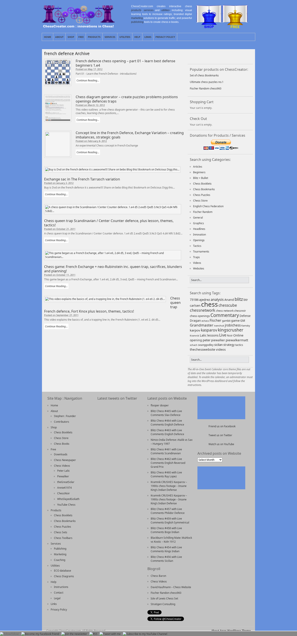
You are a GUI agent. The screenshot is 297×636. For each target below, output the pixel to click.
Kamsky (245, 325)
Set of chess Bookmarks (204, 75)
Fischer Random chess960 (205, 88)
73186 (194, 299)
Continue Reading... (88, 80)
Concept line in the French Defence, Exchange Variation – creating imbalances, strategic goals (130, 135)
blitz (239, 299)
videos (221, 349)
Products (94, 37)
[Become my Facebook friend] (40, 634)
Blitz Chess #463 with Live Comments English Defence (167, 432)
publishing (137, 22)
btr (246, 299)
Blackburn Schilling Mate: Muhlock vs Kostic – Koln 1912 (171, 539)
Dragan (195, 320)
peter (206, 340)
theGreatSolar (65, 482)
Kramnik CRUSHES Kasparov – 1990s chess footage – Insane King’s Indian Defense (169, 486)
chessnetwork (202, 310)
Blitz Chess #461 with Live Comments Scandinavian (166, 451)
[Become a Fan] (196, 56)
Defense (245, 316)
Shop (71, 37)
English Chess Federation (208, 206)
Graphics (198, 223)
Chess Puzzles (201, 195)
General (198, 217)
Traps (196, 257)
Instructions (61, 587)
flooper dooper (160, 405)
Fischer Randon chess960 (166, 593)
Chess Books (61, 444)
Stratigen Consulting (163, 604)
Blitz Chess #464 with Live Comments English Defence (167, 422)
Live (222, 335)
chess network (225, 311)
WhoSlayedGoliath (68, 499)
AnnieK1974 (64, 488)
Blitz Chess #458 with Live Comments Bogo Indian (166, 530)
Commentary (224, 315)
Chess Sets (60, 532)
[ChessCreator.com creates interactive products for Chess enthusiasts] (78, 26)
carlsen (195, 305)
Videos (197, 263)
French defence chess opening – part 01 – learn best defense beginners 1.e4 (125, 63)
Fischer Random (202, 212)
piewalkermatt (237, 340)
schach (193, 345)
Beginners (199, 172)
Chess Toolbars (63, 538)
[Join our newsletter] (207, 56)
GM (242, 321)
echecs (205, 320)
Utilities (124, 37)
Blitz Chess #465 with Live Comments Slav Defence (166, 413)
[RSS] (93, 634)
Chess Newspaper (65, 460)
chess (209, 304)
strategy (229, 345)
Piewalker (63, 476)
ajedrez (204, 299)
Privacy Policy (165, 37)
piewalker (218, 340)
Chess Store (200, 200)
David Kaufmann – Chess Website (171, 587)
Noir (230, 335)
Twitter (247, 37)
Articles (197, 166)
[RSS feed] (219, 56)
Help (137, 37)
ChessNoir (63, 493)
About (59, 37)
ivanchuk (219, 325)
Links (147, 37)
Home (47, 37)
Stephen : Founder (65, 416)
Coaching (59, 560)
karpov (195, 330)
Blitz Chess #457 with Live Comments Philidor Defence (168, 511)
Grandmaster (201, 325)
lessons (213, 335)
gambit (226, 320)
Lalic (203, 335)
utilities (165, 10)
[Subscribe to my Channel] (241, 56)
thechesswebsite (202, 349)
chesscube (228, 305)
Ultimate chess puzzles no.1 (207, 82)
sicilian (218, 345)
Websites (198, 268)
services (149, 10)
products (136, 10)
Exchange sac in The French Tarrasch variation (82, 179)
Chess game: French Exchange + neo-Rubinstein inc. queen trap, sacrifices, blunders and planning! (113, 268)
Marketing (60, 554)
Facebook (252, 37)
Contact (58, 592)
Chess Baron (158, 576)
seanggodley (206, 345)
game (235, 320)
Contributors (61, 422)
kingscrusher (230, 330)
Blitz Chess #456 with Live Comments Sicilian (166, 559)
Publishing (60, 548)
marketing (137, 18)
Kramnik (194, 335)
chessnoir (240, 310)
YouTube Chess (66, 504)
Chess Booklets (202, 183)
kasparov (209, 330)
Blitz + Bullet (200, 178)
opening (196, 340)
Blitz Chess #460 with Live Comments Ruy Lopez (166, 474)
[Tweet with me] (230, 56)
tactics (239, 345)
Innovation (199, 234)
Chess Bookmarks (204, 189)
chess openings (200, 316)
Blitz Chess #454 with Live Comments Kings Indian (166, 549)
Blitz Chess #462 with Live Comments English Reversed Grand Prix (168, 463)
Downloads (60, 454)
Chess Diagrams (64, 576)
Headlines (199, 229)
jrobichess (233, 325)
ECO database (62, 570)
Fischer (215, 320)
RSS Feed (242, 37)
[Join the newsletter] (74, 634)
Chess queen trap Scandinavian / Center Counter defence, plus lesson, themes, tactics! (109, 222)
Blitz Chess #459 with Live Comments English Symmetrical (170, 520)
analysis (217, 299)
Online (238, 335)
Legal (57, 598)
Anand (229, 300)
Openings (199, 240)
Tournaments (201, 251)
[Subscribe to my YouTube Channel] (145, 634)
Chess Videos (62, 466)
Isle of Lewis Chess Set (164, 598)
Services (110, 37)
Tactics (197, 246)
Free (81, 37)
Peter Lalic (63, 471)
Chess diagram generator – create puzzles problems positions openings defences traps (127, 99)
